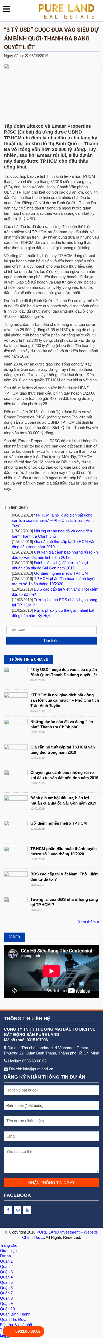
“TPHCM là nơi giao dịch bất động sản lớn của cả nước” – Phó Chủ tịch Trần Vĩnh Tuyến (52, 520)
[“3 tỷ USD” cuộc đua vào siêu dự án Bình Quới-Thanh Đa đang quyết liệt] (16, 677)
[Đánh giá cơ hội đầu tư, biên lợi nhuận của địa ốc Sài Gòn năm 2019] (16, 805)
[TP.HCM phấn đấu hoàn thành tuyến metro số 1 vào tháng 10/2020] (16, 856)
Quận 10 (7, 1309)
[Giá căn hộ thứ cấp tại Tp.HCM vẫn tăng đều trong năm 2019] (16, 754)
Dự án (5, 1256)
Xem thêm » (88, 922)
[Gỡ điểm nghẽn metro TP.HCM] (16, 831)
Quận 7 (6, 1293)
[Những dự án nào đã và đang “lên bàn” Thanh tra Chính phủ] (16, 729)
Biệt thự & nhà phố (16, 1324)
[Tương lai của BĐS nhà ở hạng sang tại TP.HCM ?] (16, 907)
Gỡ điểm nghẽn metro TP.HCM (61, 573)
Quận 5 (6, 1282)
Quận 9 (6, 1303)
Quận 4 (6, 1277)
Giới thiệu (8, 1250)
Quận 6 (6, 1287)
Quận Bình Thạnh (15, 1314)
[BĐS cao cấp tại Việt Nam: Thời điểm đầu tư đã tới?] (16, 881)
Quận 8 (6, 1298)
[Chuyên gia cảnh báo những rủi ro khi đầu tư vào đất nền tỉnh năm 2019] (16, 780)
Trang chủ (8, 1245)
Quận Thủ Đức (13, 1319)
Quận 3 (6, 1271)
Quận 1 (6, 1261)
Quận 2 (6, 1266)
